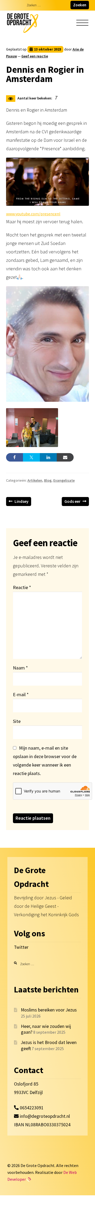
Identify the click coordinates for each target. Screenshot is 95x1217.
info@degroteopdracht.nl (45, 1116)
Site (17, 721)
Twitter (21, 947)
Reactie (22, 587)
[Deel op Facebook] (14, 457)
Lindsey (21, 502)
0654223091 (31, 1108)
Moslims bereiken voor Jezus (49, 1010)
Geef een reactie (34, 56)
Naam (20, 668)
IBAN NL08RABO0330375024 (42, 1125)
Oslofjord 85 (26, 1084)
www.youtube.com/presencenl (33, 213)
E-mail (20, 694)
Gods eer (72, 502)
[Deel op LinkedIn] (48, 457)
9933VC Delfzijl (28, 1092)
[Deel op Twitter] (31, 457)
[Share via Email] (65, 457)
